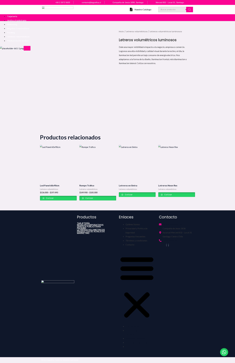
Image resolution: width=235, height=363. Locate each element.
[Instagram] (166, 245)
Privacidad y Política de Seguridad (136, 230)
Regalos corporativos (18, 28)
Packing (11, 32)
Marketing (12, 24)
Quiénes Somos (133, 224)
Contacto (130, 244)
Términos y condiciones (136, 240)
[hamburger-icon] (232, 15)
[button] (137, 287)
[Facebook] (168, 245)
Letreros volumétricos (18, 36)
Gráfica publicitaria (16, 20)
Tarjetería (12, 16)
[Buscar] (189, 9)
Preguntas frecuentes (135, 236)
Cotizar (49, 198)
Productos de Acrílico (18, 40)
